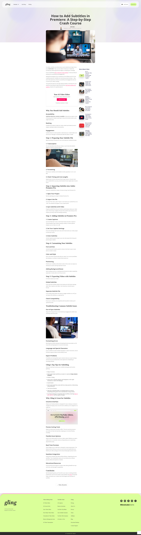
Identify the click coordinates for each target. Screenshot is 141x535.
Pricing (30, 4)
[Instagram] (135, 501)
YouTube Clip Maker (62, 509)
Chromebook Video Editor (49, 515)
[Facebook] (128, 501)
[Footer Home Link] (10, 503)
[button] (16, 4)
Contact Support (74, 525)
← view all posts (70, 13)
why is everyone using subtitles (61, 72)
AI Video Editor (46, 503)
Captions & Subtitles (76, 28)
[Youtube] (125, 501)
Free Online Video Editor (48, 512)
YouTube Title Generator (63, 515)
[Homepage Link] (7, 4)
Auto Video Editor (47, 509)
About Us (73, 506)
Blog (72, 519)
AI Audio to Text (61, 519)
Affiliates (73, 515)
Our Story (24, 4)
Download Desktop (75, 522)
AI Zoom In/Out (46, 506)
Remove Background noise (49, 519)
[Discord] (121, 501)
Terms (72, 512)
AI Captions (60, 503)
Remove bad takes (61, 506)
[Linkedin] (132, 501)
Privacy (72, 509)
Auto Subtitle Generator (63, 512)
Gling (70, 474)
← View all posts (62, 485)
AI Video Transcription (48, 522)
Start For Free (62, 99)
